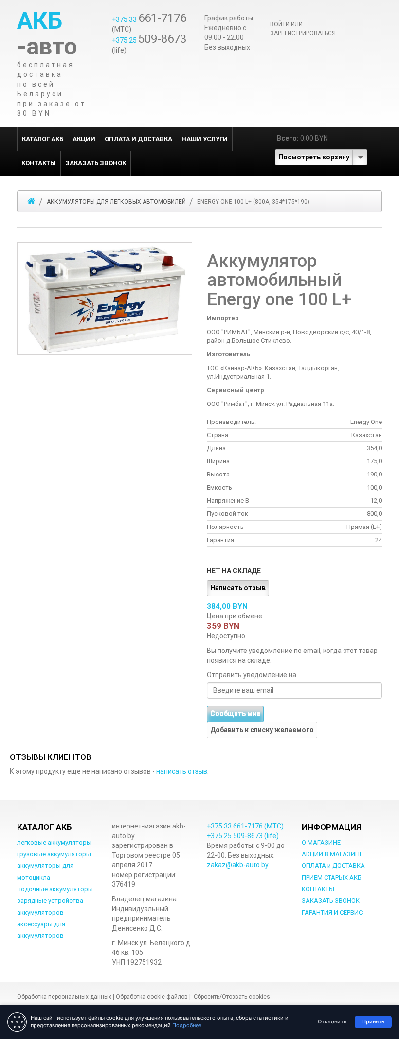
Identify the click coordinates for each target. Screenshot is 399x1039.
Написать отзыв (238, 588)
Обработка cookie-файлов (152, 996)
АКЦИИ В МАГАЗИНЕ (332, 854)
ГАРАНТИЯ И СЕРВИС (332, 912)
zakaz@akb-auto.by (238, 865)
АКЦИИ (84, 138)
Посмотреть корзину (313, 157)
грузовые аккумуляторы (54, 854)
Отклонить (332, 1021)
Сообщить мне (235, 714)
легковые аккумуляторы (54, 842)
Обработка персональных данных (64, 996)
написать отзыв (181, 771)
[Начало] (31, 201)
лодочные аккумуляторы (55, 889)
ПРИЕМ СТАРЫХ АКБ (332, 877)
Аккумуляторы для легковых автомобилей (116, 201)
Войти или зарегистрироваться (303, 28)
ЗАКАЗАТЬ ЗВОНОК (95, 163)
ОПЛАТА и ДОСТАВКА (138, 138)
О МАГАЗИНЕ (321, 842)
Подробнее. (187, 1025)
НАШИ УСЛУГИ (204, 138)
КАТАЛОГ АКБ (42, 138)
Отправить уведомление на (251, 675)
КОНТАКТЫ (38, 163)
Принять (373, 1021)
